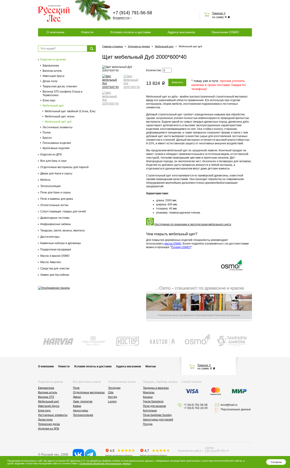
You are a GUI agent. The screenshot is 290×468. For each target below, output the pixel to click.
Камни (77, 406)
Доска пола (50, 81)
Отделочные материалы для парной (64, 167)
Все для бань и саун (53, 160)
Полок (47, 132)
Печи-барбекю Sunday (157, 415)
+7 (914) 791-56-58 (132, 12)
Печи (76, 388)
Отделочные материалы (89, 392)
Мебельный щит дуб (58, 121)
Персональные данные (236, 409)
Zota (111, 392)
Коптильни (150, 410)
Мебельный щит (53, 105)
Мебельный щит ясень (60, 116)
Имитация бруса (53, 76)
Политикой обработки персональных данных (105, 463)
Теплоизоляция (50, 186)
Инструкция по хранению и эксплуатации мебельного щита (193, 224)
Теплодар (114, 388)
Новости (87, 32)
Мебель (45, 179)
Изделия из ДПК (51, 154)
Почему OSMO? (181, 247)
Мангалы (149, 392)
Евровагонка (51, 65)
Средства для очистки (54, 268)
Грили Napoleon (153, 401)
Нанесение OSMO (225, 32)
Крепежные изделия (56, 148)
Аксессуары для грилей (158, 419)
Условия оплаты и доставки (130, 32)
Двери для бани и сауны (56, 173)
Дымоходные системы (55, 217)
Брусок (47, 137)
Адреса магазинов (181, 32)
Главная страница (112, 46)
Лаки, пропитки (82, 401)
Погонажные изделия (57, 143)
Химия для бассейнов (54, 274)
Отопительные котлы (54, 205)
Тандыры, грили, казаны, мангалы (62, 230)
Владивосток (121, 17)
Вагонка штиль (52, 70)
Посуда (147, 424)
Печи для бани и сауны (55, 192)
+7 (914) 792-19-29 (196, 408)
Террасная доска (49, 424)
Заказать (177, 82)
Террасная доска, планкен (60, 86)
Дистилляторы (50, 236)
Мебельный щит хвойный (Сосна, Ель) (70, 111)
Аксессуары (80, 410)
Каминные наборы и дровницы (60, 243)
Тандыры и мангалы (156, 388)
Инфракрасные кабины (55, 224)
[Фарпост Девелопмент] (217, 449)
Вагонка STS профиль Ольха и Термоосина (62, 93)
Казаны (148, 397)
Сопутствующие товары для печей (63, 211)
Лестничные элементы (57, 127)
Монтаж (150, 366)
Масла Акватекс (50, 262)
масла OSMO (172, 243)
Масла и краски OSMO (54, 255)
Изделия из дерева (53, 59)
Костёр (112, 397)
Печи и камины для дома (56, 198)
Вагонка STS (46, 397)
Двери (77, 397)
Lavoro (112, 401)
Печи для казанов (154, 406)
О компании (55, 32)
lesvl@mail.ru (229, 404)
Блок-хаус (49, 100)
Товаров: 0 (218, 13)
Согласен (276, 462)
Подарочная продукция (55, 249)
